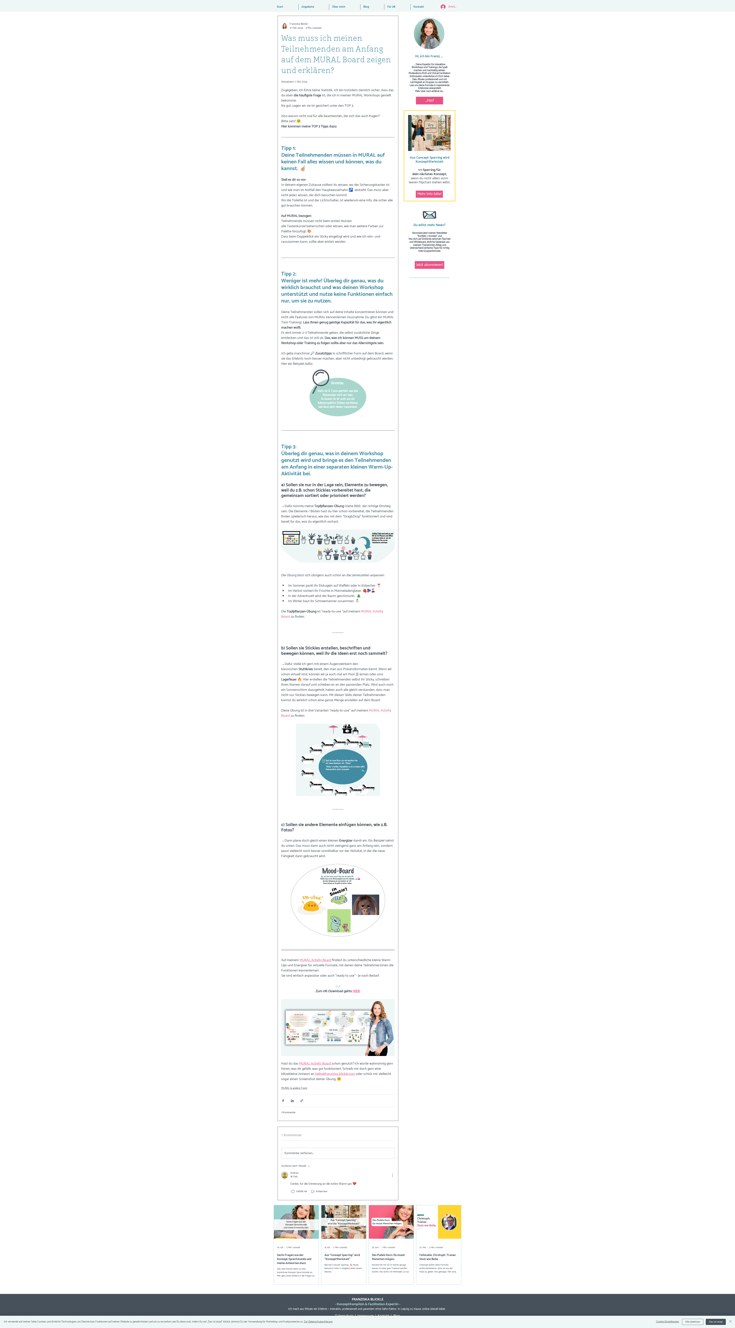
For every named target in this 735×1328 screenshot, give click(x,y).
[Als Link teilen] (302, 1101)
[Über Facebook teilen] (283, 1101)
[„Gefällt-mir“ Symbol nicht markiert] (292, 1191)
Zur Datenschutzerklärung (318, 1322)
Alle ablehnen (692, 1322)
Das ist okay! (716, 1322)
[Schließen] (730, 1322)
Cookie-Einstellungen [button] (667, 1322)
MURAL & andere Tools (294, 1088)
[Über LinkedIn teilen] (292, 1101)
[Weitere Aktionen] (392, 1175)
